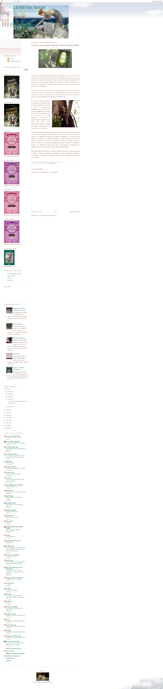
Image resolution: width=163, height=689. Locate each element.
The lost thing (9, 542)
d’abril (9, 396)
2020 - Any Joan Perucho (12, 517)
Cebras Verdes (10, 651)
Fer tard (8, 602)
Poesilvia (8, 589)
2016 (7, 410)
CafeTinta (9, 594)
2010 (7, 425)
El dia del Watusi (10, 463)
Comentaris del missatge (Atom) (47, 215)
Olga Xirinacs (10, 496)
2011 (7, 423)
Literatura (52, 163)
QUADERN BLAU (11, 503)
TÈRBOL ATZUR (11, 510)
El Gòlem (8, 630)
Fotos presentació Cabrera (14, 273)
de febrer (10, 399)
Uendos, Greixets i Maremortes (15, 578)
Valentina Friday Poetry (12, 590)
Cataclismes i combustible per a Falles (15, 468)
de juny (10, 391)
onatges (8, 535)
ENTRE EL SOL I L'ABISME (13, 579)
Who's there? (9, 521)
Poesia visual (9, 490)
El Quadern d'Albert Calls (13, 636)
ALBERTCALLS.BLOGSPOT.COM (15, 615)
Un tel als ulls (9, 583)
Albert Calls (11, 59)
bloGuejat (9, 461)
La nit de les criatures (11, 556)
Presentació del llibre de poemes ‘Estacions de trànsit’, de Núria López (15, 596)
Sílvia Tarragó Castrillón (14, 61)
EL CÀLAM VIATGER (12, 641)
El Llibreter (9, 601)
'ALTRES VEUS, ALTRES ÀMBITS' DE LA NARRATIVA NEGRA (15, 562)
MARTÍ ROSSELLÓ (17, 324)
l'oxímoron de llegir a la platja (13, 474)
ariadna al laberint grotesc (13, 541)
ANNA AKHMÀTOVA (12, 511)
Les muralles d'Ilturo (12, 454)
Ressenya (9, 280)
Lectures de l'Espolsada (12, 555)
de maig (10, 394)
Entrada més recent (36, 211)
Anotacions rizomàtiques (13, 656)
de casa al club (10, 472)
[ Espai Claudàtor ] (11, 467)
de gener (10, 406)
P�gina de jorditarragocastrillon (15, 653)
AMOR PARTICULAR (12, 486)
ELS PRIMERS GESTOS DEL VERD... (14, 527)
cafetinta (8, 661)
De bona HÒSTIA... (11, 536)
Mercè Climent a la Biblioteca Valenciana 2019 (13, 530)
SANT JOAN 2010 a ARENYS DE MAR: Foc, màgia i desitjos (15, 643)
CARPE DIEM (10, 546)
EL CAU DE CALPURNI (13, 441)
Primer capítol (11, 276)
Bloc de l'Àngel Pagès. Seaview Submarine (14, 568)
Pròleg (9, 278)
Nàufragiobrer (10, 516)
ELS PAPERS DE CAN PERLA (15, 485)
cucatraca (8, 478)
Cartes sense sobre (11, 625)
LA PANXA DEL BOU (12, 447)
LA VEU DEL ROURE (29, 7)
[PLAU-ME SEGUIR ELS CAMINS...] (16, 443)
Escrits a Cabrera (11, 614)
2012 (7, 420)
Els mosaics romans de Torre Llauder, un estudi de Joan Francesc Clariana (15, 456)
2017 (7, 389)
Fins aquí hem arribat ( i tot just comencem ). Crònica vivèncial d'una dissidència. (15, 572)
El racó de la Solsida (11, 607)
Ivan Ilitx (8, 522)
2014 (7, 415)
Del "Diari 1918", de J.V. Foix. (13, 437)
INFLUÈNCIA (16, 354)
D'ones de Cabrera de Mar (13, 648)
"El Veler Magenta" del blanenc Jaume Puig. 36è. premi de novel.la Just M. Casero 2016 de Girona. (16, 549)
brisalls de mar (10, 658)
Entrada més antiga (75, 211)
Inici (55, 211)
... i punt (8, 584)
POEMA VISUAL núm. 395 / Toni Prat (16, 492)
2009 (7, 428)
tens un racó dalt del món (13, 436)
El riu (7, 619)
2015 (7, 412)
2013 (7, 417)
